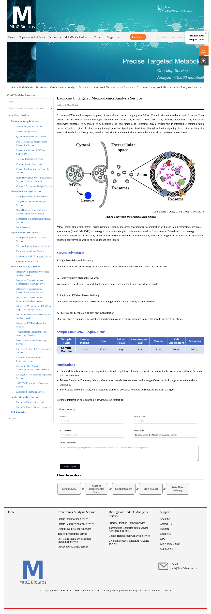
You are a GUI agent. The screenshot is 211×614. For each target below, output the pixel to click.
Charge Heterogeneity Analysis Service (129, 535)
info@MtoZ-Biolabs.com (178, 11)
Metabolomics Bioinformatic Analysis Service (33, 221)
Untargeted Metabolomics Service (32, 196)
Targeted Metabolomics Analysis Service (31, 203)
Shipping (164, 528)
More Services (23, 227)
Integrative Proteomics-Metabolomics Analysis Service (33, 316)
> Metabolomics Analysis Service (68, 87)
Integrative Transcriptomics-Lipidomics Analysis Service (29, 299)
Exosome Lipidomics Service (30, 251)
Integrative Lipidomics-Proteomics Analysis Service (32, 273)
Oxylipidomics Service (27, 261)
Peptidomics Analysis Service (30, 164)
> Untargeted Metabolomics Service (111, 87)
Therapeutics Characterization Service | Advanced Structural (129, 529)
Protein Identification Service (73, 518)
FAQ (162, 538)
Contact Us (166, 523)
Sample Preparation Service (29, 126)
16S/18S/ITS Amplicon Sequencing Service (33, 385)
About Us (165, 518)
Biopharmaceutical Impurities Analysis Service (129, 542)
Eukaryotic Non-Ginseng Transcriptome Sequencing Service (32, 368)
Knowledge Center (170, 543)
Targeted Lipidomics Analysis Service (34, 246)
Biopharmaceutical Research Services (25, 108)
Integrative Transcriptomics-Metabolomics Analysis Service (30, 282)
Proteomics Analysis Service (24, 121)
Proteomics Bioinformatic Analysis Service (32, 171)
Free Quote (138, 37)
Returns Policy (128, 590)
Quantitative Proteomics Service (31, 136)
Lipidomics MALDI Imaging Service (33, 256)
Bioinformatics (18, 412)
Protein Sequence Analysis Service (76, 523)
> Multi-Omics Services (32, 87)
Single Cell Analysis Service (24, 397)
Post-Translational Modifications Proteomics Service (31, 143)
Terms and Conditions (148, 590)
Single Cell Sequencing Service (31, 402)
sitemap (167, 590)
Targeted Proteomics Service (29, 159)
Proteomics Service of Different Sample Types (31, 152)
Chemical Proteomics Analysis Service (34, 186)
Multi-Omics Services (18, 115)
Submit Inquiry (70, 467)
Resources (165, 533)
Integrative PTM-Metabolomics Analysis (31, 325)
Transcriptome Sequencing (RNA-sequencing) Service (32, 334)
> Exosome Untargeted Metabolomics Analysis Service (167, 87)
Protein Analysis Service (27, 131)
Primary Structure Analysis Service (127, 522)
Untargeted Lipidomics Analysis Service (31, 239)
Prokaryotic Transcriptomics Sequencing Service (29, 359)
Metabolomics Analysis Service (26, 191)
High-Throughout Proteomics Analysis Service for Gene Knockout (34, 179)
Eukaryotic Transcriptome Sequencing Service (34, 376)
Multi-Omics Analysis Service (25, 266)
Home (13, 87)
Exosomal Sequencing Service (30, 392)
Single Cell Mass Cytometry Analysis (33, 407)
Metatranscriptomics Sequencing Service (31, 342)
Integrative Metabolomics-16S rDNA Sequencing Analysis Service (33, 308)
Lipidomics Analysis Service (24, 232)
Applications (166, 548)
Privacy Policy (111, 590)
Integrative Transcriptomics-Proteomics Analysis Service (29, 291)
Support (12, 418)
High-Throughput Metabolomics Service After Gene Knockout (31, 212)
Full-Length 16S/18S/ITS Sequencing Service (34, 351)
